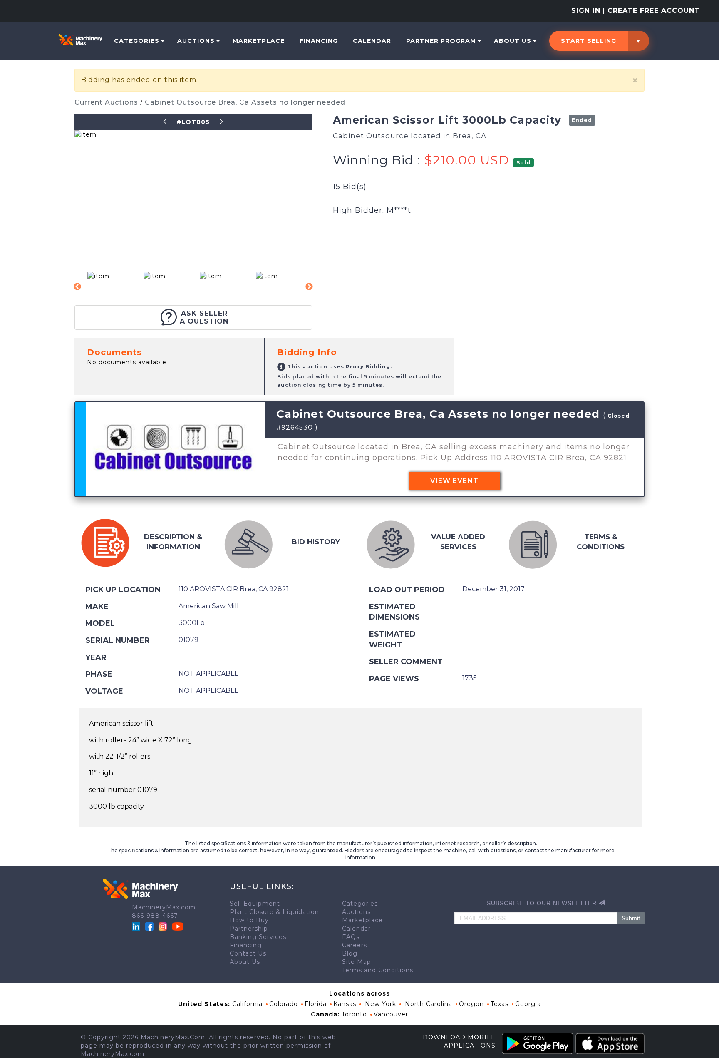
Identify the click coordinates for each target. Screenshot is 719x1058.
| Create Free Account (651, 11)
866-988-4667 (155, 915)
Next (309, 287)
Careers (354, 945)
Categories (136, 41)
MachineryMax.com (164, 907)
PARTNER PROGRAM (441, 41)
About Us (512, 41)
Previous (77, 287)
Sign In (585, 11)
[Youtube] (177, 926)
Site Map (356, 962)
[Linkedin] (137, 926)
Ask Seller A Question (204, 317)
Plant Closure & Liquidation (274, 912)
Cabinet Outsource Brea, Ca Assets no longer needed (245, 102)
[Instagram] (164, 926)
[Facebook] (149, 926)
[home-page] (80, 40)
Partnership (249, 928)
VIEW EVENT (454, 481)
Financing (319, 41)
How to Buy (249, 920)
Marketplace (259, 41)
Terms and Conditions (377, 970)
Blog (349, 953)
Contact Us (248, 953)
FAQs (351, 937)
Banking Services (258, 937)
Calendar (372, 41)
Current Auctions (107, 102)
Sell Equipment (255, 903)
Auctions (196, 41)
